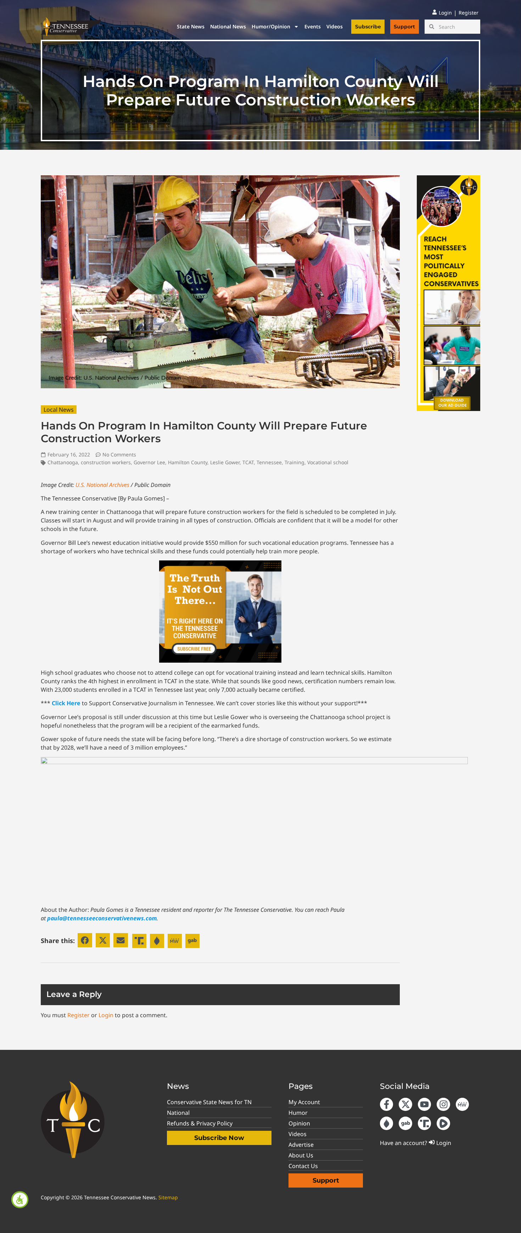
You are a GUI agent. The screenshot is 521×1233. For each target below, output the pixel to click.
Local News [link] (59, 409)
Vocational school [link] (327, 462)
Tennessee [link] (269, 462)
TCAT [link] (248, 462)
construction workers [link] (106, 462)
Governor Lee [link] (149, 462)
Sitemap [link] (168, 1197)
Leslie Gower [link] (225, 462)
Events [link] (312, 26)
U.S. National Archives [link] (102, 485)
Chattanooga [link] (62, 462)
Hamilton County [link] (187, 462)
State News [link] (191, 26)
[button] (85, 940)
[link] (19, 1199)
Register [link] (78, 1015)
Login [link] (106, 1015)
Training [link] (294, 462)
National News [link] (228, 26)
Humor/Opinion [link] (271, 26)
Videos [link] (334, 26)
